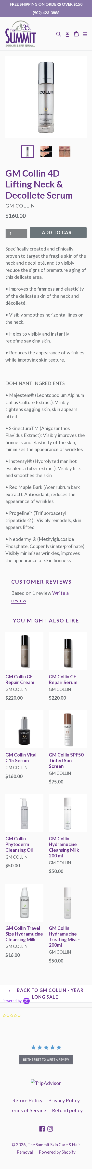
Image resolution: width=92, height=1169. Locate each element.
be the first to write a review (46, 1059)
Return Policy (27, 1100)
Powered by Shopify (57, 1152)
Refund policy (67, 1110)
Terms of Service (27, 1110)
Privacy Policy (64, 1100)
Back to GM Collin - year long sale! (49, 993)
